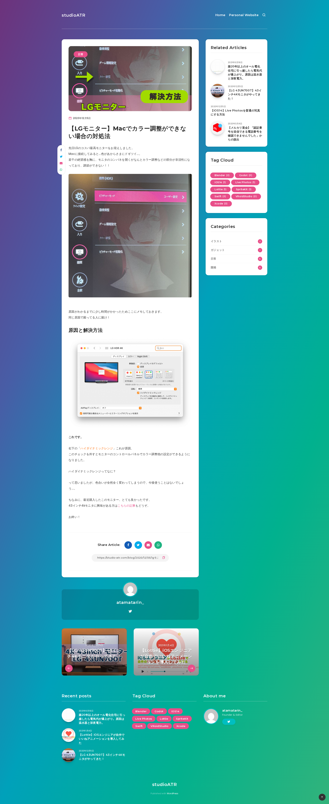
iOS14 (220, 182)
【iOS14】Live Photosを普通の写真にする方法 (235, 112)
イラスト (216, 241)
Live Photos (245, 182)
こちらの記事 (126, 506)
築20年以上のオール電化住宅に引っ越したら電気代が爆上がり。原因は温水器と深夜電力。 (245, 72)
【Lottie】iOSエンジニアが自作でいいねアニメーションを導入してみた (102, 738)
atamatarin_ (130, 602)
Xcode (221, 203)
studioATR (73, 15)
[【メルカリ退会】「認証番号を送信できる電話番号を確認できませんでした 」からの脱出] (217, 128)
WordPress (172, 793)
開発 (213, 267)
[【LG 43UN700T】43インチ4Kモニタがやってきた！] (217, 91)
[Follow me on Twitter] (130, 611)
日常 (80, 54)
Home (220, 15)
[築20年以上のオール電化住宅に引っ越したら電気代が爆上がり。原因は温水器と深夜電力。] (217, 67)
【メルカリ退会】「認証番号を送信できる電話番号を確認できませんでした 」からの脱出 (245, 133)
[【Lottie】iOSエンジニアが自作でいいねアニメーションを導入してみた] (68, 735)
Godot (245, 175)
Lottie (220, 189)
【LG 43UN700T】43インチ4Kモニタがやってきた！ (245, 94)
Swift (220, 196)
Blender (222, 175)
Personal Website (244, 15)
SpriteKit (244, 189)
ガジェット (218, 250)
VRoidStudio (246, 196)
